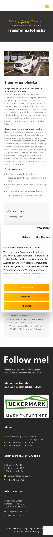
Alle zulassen (26, 287)
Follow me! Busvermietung (26, 531)
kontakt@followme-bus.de (19, 476)
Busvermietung (13, 436)
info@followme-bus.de (17, 511)
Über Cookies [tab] (42, 237)
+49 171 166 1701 (16, 480)
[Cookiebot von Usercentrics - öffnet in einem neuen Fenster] (37, 229)
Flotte (30, 442)
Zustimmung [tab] (9, 237)
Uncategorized (16, 217)
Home (12, 21)
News (30, 445)
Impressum (34, 528)
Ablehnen (27, 306)
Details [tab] (26, 237)
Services (23, 23)
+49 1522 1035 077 (16, 515)
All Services (30, 21)
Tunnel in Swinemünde (20, 316)
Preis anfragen (13, 445)
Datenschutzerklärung (17, 528)
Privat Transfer (13, 442)
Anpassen (25, 297)
